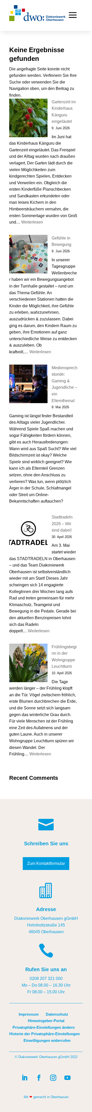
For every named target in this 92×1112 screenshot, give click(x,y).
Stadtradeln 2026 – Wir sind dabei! (62, 523)
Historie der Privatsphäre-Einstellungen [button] (44, 1034)
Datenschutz (57, 1014)
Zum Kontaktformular (46, 863)
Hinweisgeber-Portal (46, 1020)
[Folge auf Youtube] (67, 1078)
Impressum (29, 1014)
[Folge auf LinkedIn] (24, 1078)
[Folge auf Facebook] (39, 1078)
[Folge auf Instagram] (53, 1078)
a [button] (72, 15)
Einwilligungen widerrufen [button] (47, 1040)
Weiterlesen (32, 222)
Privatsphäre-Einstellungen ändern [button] (44, 1027)
